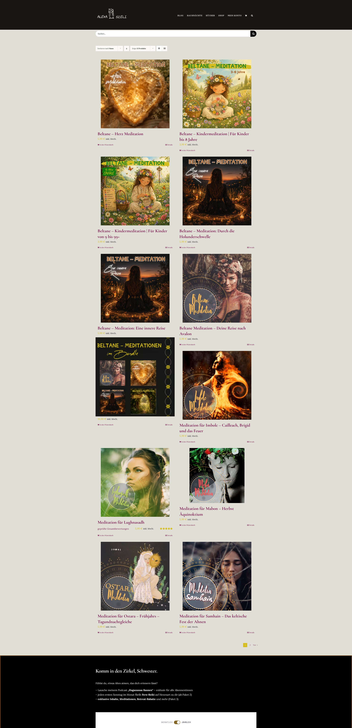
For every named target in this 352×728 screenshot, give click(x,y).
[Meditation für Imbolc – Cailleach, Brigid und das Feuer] (216, 385)
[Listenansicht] (164, 48)
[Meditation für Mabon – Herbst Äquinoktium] (216, 475)
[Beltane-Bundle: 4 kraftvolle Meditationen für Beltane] (135, 377)
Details (170, 145)
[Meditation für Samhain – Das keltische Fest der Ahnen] (216, 576)
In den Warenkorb (106, 145)
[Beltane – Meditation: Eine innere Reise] (135, 288)
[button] (252, 15)
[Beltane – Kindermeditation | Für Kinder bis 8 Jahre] (216, 94)
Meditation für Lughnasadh (121, 522)
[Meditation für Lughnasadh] (135, 482)
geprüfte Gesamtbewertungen (113, 528)
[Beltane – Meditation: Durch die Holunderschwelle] (216, 191)
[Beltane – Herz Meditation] (135, 94)
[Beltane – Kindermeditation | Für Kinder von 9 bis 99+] (135, 191)
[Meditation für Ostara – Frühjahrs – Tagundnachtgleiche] (135, 576)
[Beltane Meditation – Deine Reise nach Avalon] (216, 288)
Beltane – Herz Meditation (120, 133)
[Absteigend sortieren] (126, 48)
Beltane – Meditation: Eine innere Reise (131, 328)
